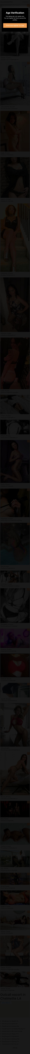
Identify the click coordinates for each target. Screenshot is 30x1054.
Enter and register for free (15, 25)
